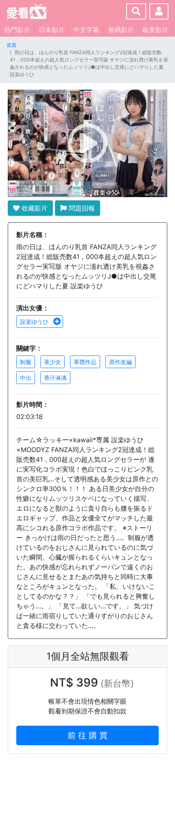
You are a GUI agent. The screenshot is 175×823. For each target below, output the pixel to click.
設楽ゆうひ (35, 321)
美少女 (52, 361)
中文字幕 (86, 30)
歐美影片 (155, 30)
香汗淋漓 (55, 377)
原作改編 (120, 361)
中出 (25, 377)
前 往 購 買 (87, 735)
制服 (25, 361)
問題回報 (81, 208)
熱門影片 (17, 30)
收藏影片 (34, 208)
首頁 (11, 45)
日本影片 (52, 30)
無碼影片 (121, 30)
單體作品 (85, 361)
